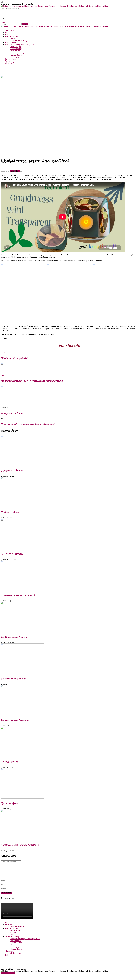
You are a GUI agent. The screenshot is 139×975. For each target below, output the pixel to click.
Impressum (14, 38)
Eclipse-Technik (9, 762)
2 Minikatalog (15, 51)
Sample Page (10, 59)
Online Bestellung (17, 53)
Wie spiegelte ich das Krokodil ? (18, 595)
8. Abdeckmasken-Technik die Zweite (20, 845)
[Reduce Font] (4, 171)
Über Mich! (9, 63)
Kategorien (9, 34)
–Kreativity (9, 30)
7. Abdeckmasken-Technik (14, 637)
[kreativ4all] (55, 6)
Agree (12, 973)
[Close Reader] (2, 171)
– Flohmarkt (14, 57)
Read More (5, 973)
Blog (7, 32)
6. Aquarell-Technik (12, 470)
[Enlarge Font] (8, 171)
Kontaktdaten (10, 43)
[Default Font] (6, 171)
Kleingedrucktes (11, 36)
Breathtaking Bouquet (14, 679)
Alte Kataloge (15, 47)
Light (12, 171)
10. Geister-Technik (11, 512)
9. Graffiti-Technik (11, 554)
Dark (17, 171)
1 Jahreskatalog (16, 49)
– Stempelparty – (16, 55)
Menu (3, 22)
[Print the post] (21, 171)
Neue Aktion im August (12, 413)
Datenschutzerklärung (18, 40)
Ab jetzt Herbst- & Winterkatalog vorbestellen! (28, 424)
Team (7, 61)
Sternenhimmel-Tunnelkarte (16, 720)
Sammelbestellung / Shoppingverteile (20, 45)
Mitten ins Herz (9, 803)
